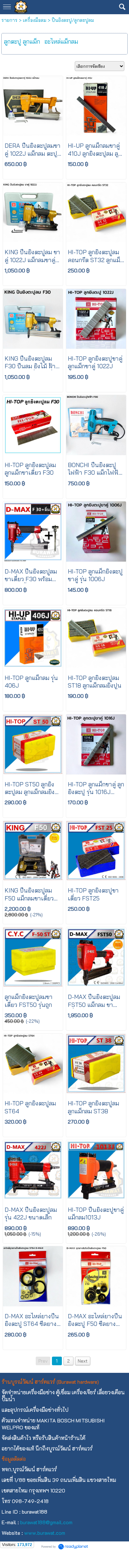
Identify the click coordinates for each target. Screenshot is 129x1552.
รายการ (9, 20)
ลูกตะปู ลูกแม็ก (22, 41)
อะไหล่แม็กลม (61, 41)
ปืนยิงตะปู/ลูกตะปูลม (73, 20)
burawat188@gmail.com (46, 1522)
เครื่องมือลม (34, 20)
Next (83, 1361)
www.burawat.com (44, 1532)
